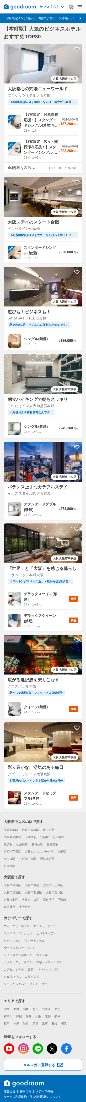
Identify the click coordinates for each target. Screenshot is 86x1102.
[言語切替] (71, 6)
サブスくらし (50, 7)
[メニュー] (79, 6)
